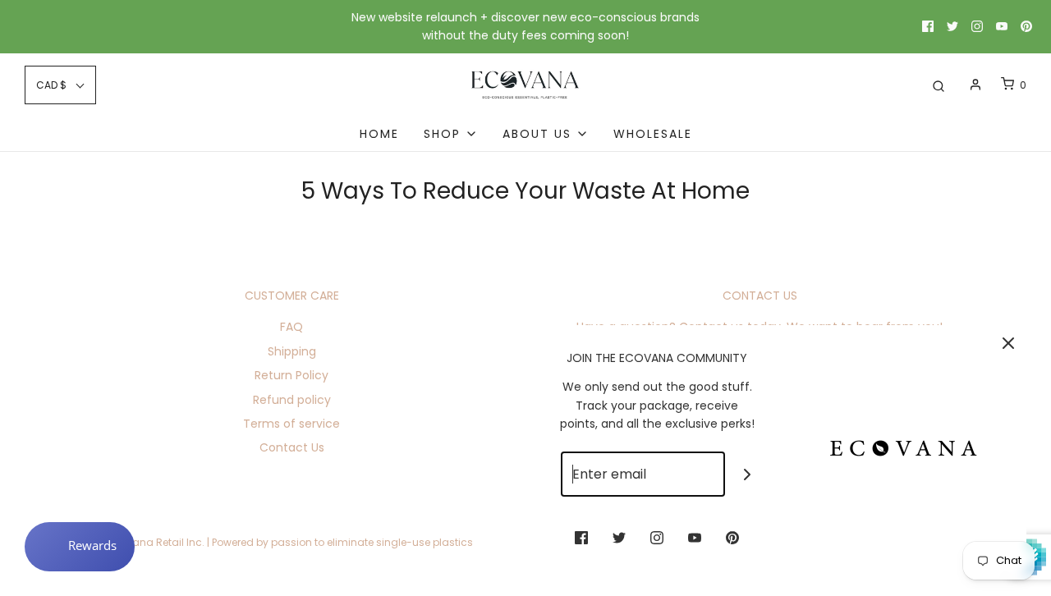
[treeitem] (451, 134)
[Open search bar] (938, 85)
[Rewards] (80, 546)
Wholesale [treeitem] (652, 134)
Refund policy (292, 400)
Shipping (292, 351)
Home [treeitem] (379, 134)
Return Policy (291, 375)
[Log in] (975, 84)
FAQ (291, 327)
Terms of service (291, 423)
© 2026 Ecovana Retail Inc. (137, 542)
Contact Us (291, 447)
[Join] (747, 474)
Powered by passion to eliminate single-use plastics (342, 542)
